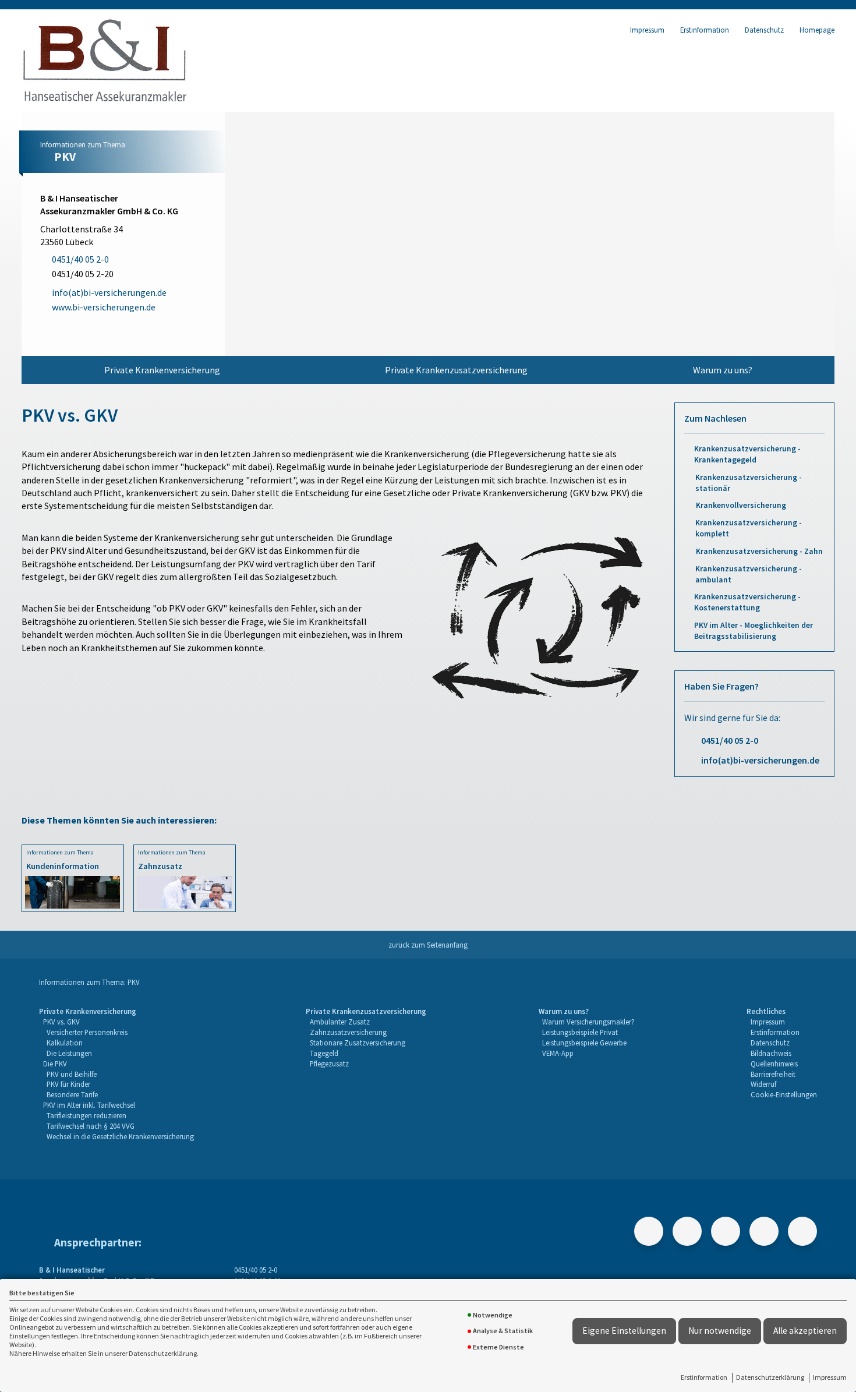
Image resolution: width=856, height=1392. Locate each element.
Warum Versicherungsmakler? (588, 1021)
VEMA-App (558, 1053)
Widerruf (763, 1084)
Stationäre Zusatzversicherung (357, 1042)
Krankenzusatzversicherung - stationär (748, 482)
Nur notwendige (719, 1330)
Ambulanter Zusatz (340, 1021)
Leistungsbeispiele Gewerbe (584, 1042)
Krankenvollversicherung (741, 505)
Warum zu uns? (722, 370)
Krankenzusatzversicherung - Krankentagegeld (747, 454)
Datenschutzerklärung (770, 1377)
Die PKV (55, 1063)
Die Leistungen (69, 1053)
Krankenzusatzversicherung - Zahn (759, 551)
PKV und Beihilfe (72, 1074)
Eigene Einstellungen (624, 1330)
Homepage (817, 29)
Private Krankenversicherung (162, 370)
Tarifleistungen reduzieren (86, 1115)
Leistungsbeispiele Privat (580, 1032)
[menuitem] (162, 370)
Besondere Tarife (72, 1094)
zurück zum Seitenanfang (428, 944)
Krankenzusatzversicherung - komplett (748, 528)
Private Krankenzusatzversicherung (456, 370)
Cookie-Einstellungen (784, 1094)
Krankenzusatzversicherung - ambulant (748, 574)
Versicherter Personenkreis (87, 1032)
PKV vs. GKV (61, 1021)
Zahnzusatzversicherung (348, 1032)
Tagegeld (324, 1053)
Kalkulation (65, 1042)
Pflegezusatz (329, 1063)
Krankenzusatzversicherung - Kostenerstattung (747, 602)
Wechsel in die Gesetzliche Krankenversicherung (120, 1136)
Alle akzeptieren (805, 1330)
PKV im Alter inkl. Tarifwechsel (89, 1105)
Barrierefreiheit (773, 1074)
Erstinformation (704, 1377)
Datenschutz (764, 29)
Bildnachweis (771, 1053)
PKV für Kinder (68, 1084)
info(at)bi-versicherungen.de (760, 760)
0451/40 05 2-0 (729, 740)
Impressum (830, 1377)
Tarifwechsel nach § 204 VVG (91, 1125)
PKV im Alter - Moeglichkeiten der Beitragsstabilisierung (753, 630)
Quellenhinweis (774, 1063)
